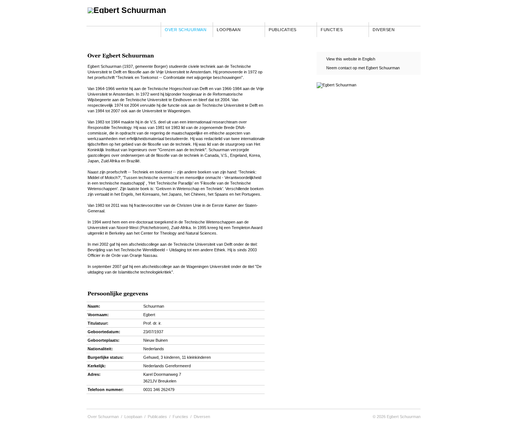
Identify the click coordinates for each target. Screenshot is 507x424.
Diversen (384, 29)
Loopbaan (229, 29)
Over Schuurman (185, 29)
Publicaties (283, 29)
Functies (332, 29)
